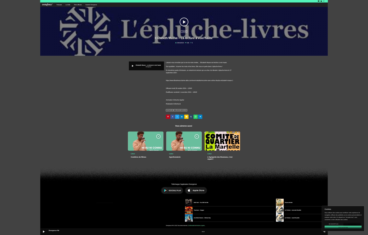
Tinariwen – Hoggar (199, 210)
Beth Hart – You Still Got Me (201, 202)
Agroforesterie (175, 157)
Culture (184, 31)
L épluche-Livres (180, 110)
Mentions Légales (200, 225)
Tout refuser (352, 224)
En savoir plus (333, 224)
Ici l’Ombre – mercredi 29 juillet (293, 210)
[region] (343, 218)
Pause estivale (288, 202)
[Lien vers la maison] (47, 4)
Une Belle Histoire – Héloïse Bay (202, 218)
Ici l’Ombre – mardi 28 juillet (292, 218)
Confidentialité (191, 225)
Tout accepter (343, 227)
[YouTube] (318, 1)
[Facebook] (324, 1)
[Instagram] (321, 1)
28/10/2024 (179, 43)
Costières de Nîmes (138, 157)
